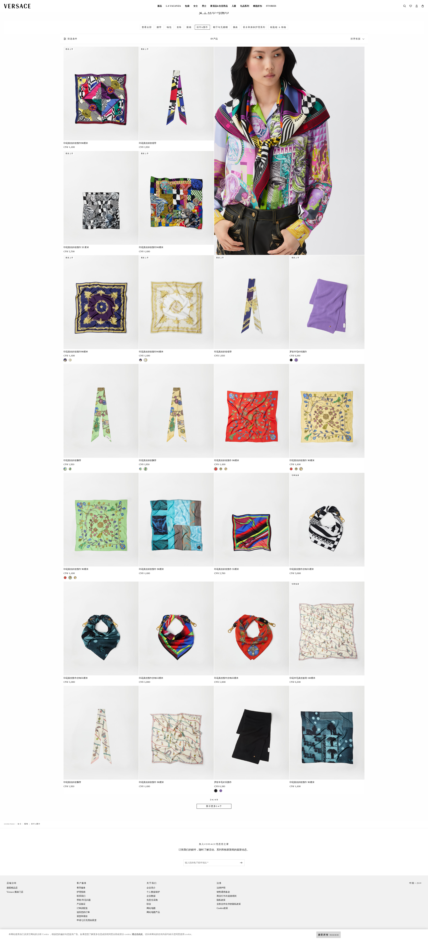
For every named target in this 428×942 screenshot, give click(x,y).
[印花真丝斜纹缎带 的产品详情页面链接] (176, 93)
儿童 (234, 6)
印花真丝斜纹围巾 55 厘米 (76, 247)
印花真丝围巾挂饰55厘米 (302, 569)
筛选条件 (72, 39)
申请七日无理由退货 (86, 920)
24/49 (214, 800)
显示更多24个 (214, 806)
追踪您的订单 (83, 912)
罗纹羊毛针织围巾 (298, 351)
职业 (149, 904)
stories (271, 6)
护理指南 (81, 891)
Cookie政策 (222, 908)
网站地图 (151, 908)
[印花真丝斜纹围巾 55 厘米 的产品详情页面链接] (101, 198)
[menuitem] (159, 6)
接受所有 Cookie (328, 934)
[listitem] (146, 27)
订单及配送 (82, 908)
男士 (204, 6)
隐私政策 (221, 900)
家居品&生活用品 (219, 6)
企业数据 (151, 895)
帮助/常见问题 (84, 900)
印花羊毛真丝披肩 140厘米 (302, 678)
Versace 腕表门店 (15, 891)
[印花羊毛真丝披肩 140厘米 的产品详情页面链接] (327, 628)
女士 (195, 6)
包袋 (187, 6)
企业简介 (151, 887)
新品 (159, 6)
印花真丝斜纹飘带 (72, 460)
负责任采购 (152, 900)
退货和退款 (82, 916)
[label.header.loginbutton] (416, 6)
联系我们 (81, 895)
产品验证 (81, 904)
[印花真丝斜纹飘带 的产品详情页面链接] (101, 411)
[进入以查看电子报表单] (242, 863)
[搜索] (404, 6)
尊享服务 (81, 887)
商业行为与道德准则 (226, 895)
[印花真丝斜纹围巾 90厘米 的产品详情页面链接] (251, 411)
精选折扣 (257, 6)
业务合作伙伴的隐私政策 (229, 904)
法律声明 (221, 887)
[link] (9, 824)
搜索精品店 (12, 887)
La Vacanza (173, 6)
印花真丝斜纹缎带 (147, 143)
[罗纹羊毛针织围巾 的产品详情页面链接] (327, 302)
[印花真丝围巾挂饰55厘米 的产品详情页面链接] (327, 520)
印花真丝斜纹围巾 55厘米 (226, 569)
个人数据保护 (153, 891)
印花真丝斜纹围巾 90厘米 (226, 460)
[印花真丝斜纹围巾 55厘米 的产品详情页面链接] (251, 520)
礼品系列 (244, 6)
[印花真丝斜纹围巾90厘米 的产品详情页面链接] (101, 93)
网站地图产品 (153, 912)
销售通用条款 (223, 891)
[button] (422, 6)
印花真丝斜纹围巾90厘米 (76, 143)
